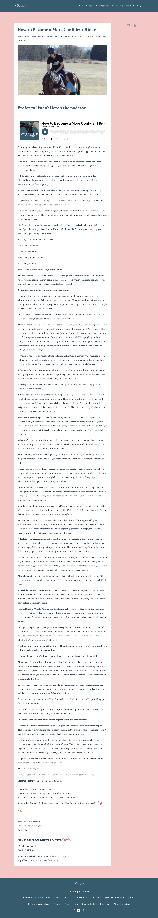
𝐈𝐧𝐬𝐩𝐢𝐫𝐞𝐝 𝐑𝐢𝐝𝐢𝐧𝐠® (26, 850)
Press (67, 903)
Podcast (57, 903)
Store (114, 5)
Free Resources (103, 5)
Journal (131, 897)
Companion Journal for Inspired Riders (39, 225)
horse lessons (94, 36)
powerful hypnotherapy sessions (47, 740)
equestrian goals (79, 36)
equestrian (66, 36)
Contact (89, 5)
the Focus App (77, 229)
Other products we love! (39, 903)
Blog (57, 897)
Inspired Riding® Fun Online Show (108, 897)
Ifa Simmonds (40, 444)
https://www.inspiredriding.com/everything (38, 860)
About (80, 5)
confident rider (52, 36)
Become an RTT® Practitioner (37, 897)
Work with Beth (127, 5)
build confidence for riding (31, 36)
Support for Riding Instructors (96, 903)
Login (140, 5)
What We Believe (122, 903)
